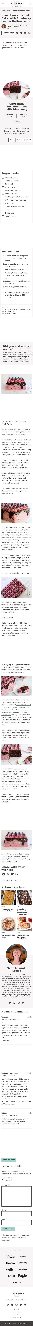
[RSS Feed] (25, 1304)
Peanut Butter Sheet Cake (7, 910)
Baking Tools (16, 1312)
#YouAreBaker (24, 361)
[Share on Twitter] (25, 33)
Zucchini (19, 906)
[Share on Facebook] (17, 33)
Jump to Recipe (8, 33)
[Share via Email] (29, 33)
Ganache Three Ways (9, 722)
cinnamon (17, 190)
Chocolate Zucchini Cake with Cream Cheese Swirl (23, 911)
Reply (29, 1017)
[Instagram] (16, 1304)
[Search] (30, 3)
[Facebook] (12, 1304)
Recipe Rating (6, 1178)
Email (4, 1219)
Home (3, 10)
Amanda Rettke (13, 25)
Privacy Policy (16, 1317)
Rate (18, 140)
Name (4, 1210)
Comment (27, 140)
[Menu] (3, 3)
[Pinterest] (8, 1304)
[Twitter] (21, 1304)
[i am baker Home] (16, 3)
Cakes (8, 10)
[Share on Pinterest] (21, 33)
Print (11, 140)
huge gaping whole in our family (13, 434)
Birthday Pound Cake (8, 936)
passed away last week (12, 429)
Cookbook (16, 1314)
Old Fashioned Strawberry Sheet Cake (23, 937)
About (16, 1309)
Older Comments (9, 1160)
